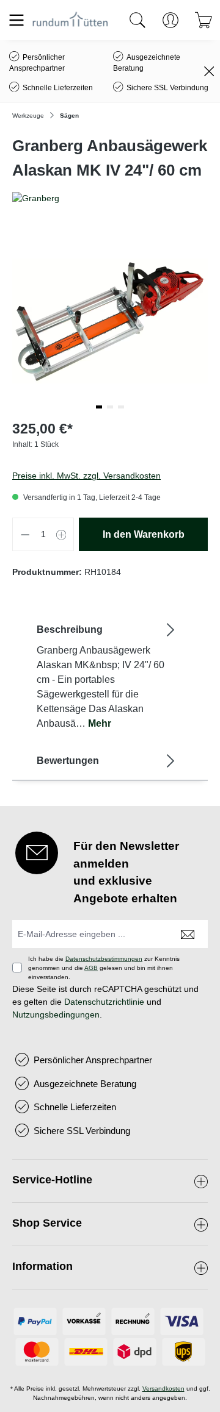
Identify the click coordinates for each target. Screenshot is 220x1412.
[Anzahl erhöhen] (62, 534)
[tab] (106, 675)
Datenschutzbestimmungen (103, 958)
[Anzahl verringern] (25, 534)
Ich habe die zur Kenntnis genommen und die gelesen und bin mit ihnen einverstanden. (104, 967)
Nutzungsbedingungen (56, 1014)
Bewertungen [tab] (68, 760)
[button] (99, 406)
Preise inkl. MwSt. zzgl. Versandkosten (86, 475)
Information (42, 1266)
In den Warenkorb (144, 534)
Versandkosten (163, 1388)
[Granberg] (110, 198)
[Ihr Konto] (170, 20)
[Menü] (16, 20)
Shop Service (47, 1223)
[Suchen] (137, 20)
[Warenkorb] (203, 20)
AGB (91, 968)
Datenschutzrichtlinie (104, 1002)
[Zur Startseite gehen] (70, 19)
